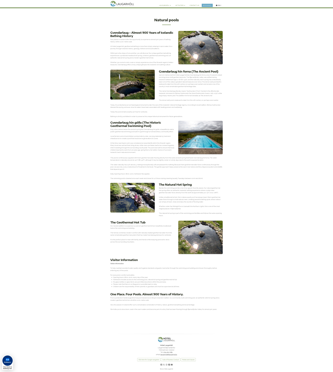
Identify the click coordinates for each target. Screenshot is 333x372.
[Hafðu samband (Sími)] (169, 364)
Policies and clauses (188, 360)
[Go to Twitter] (164, 364)
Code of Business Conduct (170, 360)
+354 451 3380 (167, 352)
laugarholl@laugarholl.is (168, 354)
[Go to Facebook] (161, 364)
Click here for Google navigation (148, 360)
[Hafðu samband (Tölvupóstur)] (171, 364)
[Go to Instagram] (166, 364)
